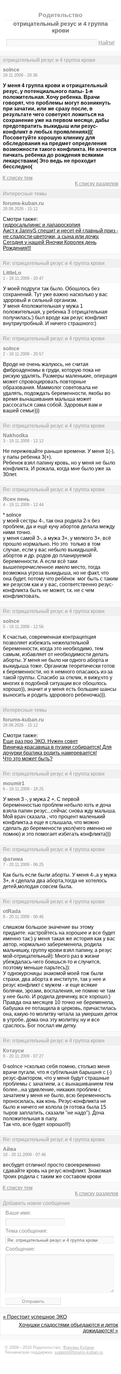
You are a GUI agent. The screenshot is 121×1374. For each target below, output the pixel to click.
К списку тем (18, 178)
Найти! (106, 42)
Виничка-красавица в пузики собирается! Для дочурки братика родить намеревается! (57, 750)
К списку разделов (96, 183)
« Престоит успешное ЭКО (35, 1317)
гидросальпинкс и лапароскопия (41, 225)
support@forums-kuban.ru (79, 1352)
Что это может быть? (28, 758)
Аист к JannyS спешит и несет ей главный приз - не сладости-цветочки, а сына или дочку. (60, 233)
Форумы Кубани (78, 1347)
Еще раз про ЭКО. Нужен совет (40, 741)
